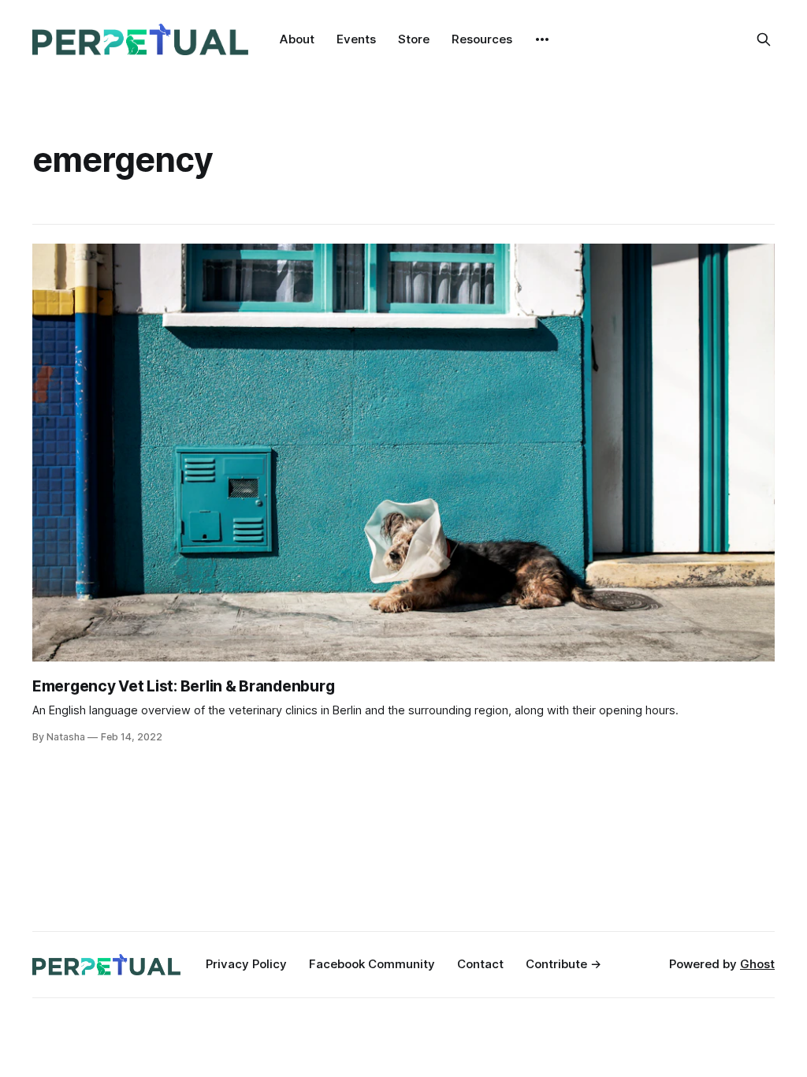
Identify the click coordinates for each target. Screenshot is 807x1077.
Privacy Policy (246, 963)
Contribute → (563, 963)
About (297, 39)
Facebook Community (372, 963)
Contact (480, 963)
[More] (542, 39)
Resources (482, 39)
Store (414, 39)
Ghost (757, 963)
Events (356, 39)
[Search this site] (763, 39)
